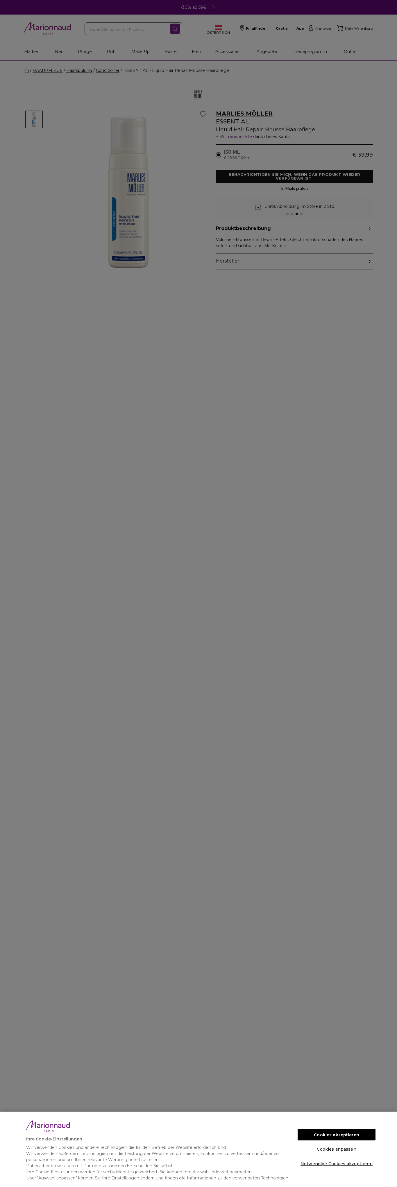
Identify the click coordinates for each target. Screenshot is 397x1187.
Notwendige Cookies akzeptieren (337, 1163)
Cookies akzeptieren (336, 1135)
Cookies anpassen (336, 1149)
